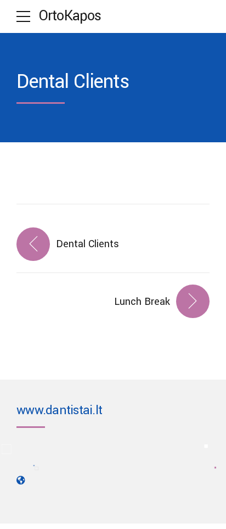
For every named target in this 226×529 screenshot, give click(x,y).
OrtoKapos (70, 16)
